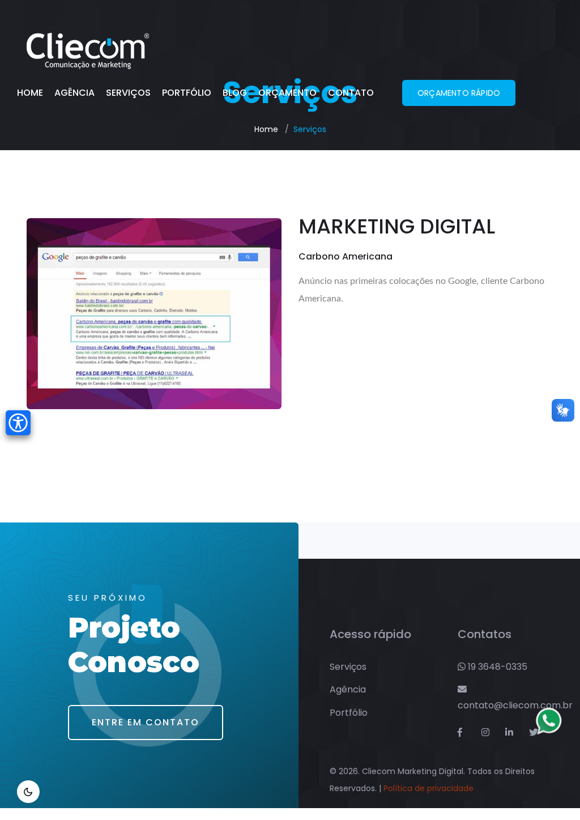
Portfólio (186, 92)
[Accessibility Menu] (18, 422)
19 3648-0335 (496, 666)
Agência (74, 92)
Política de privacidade (428, 788)
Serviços (128, 92)
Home (30, 92)
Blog (235, 92)
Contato (351, 92)
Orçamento (287, 92)
